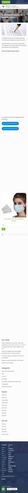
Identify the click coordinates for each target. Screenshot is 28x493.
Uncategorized (5, 384)
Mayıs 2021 (4, 395)
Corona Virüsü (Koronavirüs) (8, 371)
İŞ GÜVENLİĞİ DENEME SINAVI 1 (10, 123)
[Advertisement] (14, 69)
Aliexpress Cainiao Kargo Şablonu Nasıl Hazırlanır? (13, 360)
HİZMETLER (6, 2)
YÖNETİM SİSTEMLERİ (7, 386)
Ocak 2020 (4, 410)
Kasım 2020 (4, 397)
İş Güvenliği (4, 379)
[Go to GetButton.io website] (3, 491)
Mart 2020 (4, 408)
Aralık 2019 (4, 413)
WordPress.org (5, 434)
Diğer (3, 373)
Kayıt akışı (4, 429)
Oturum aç (4, 426)
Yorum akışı (4, 431)
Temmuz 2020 (5, 400)
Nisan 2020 (4, 405)
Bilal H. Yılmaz (11, 6)
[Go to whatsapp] (3, 489)
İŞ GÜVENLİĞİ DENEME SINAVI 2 (10, 128)
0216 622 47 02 (19, 1)
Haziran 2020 (4, 402)
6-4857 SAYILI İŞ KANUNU (7, 363)
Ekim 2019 (4, 415)
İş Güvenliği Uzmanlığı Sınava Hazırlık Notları (11, 381)
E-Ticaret (4, 376)
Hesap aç (4, 424)
